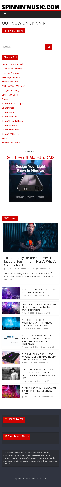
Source (5, 99)
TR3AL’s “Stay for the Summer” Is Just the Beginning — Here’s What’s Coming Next (30, 261)
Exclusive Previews (10, 73)
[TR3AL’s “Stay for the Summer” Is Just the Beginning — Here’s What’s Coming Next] (30, 224)
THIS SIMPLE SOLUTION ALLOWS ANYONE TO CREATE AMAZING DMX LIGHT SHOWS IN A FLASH (39, 357)
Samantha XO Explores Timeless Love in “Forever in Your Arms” (39, 291)
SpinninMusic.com (27, 268)
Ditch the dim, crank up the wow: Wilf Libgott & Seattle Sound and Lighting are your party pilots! (39, 307)
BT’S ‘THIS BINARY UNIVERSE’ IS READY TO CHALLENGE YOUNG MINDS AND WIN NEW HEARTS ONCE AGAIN (36, 339)
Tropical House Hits (11, 142)
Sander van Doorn (10, 94)
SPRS (4, 138)
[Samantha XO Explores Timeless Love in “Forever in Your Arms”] (11, 288)
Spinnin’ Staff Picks (10, 129)
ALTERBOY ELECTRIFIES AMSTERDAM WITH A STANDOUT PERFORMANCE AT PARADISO (37, 323)
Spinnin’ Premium (10, 116)
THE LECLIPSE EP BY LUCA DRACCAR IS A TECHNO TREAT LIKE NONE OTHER (39, 391)
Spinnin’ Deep (8, 107)
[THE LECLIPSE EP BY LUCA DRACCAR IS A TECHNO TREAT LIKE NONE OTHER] (11, 386)
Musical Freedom (10, 81)
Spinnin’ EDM (8, 112)
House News (15, 419)
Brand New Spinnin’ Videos (14, 64)
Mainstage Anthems (11, 77)
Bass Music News (18, 436)
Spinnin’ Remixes (9, 125)
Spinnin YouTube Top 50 (13, 103)
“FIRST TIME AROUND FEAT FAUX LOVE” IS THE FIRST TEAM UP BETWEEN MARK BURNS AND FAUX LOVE (38, 373)
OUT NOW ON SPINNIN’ (13, 86)
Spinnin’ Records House (12, 121)
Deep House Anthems (12, 68)
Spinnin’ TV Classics (10, 134)
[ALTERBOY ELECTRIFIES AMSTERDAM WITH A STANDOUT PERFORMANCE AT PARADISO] (11, 318)
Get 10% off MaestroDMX (30, 157)
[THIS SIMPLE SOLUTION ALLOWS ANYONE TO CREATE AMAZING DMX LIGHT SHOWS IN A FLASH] (11, 352)
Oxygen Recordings (11, 90)
